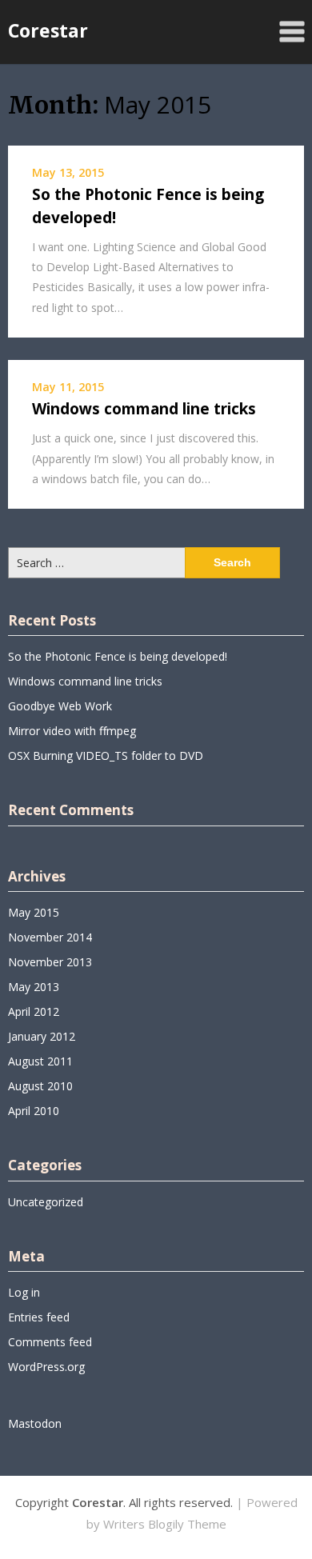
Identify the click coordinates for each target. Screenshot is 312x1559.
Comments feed (50, 1341)
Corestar (48, 30)
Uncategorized (45, 1201)
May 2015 (33, 912)
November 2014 (50, 937)
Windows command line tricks (144, 408)
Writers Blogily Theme (164, 1524)
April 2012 (33, 1011)
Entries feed (39, 1317)
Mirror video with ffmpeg (72, 730)
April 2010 (33, 1110)
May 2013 (33, 986)
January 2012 (41, 1036)
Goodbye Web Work (60, 706)
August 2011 (40, 1061)
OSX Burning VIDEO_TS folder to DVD (105, 755)
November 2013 (50, 961)
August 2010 (40, 1085)
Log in (24, 1292)
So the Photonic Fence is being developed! (117, 656)
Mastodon (35, 1423)
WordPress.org (46, 1366)
